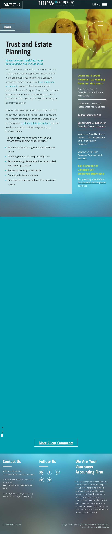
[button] (100, 4)
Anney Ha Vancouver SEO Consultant (95, 527)
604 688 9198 (12, 485)
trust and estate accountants (35, 123)
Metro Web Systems (102, 524)
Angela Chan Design (75, 524)
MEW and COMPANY (12, 471)
